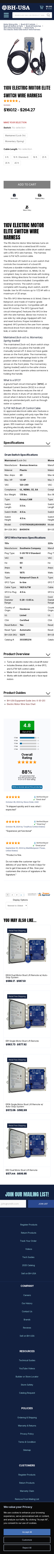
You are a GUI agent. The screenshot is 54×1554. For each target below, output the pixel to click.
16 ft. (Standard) (21, 157)
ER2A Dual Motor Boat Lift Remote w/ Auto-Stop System (27, 976)
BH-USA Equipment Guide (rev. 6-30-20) (26, 700)
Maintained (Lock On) (15, 135)
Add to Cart (27, 184)
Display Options (20, 900)
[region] (27, 1528)
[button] (46, 8)
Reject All (27, 1547)
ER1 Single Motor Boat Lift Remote (22, 1041)
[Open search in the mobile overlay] (32, 15)
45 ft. (16, 163)
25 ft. (44, 157)
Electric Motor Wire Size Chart (21, 704)
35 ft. (7, 163)
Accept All (27, 1532)
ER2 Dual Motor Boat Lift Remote (21, 1170)
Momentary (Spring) (14, 141)
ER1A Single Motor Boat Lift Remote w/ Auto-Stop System (24, 1105)
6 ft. (7, 157)
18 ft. (35, 157)
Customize (27, 1540)
